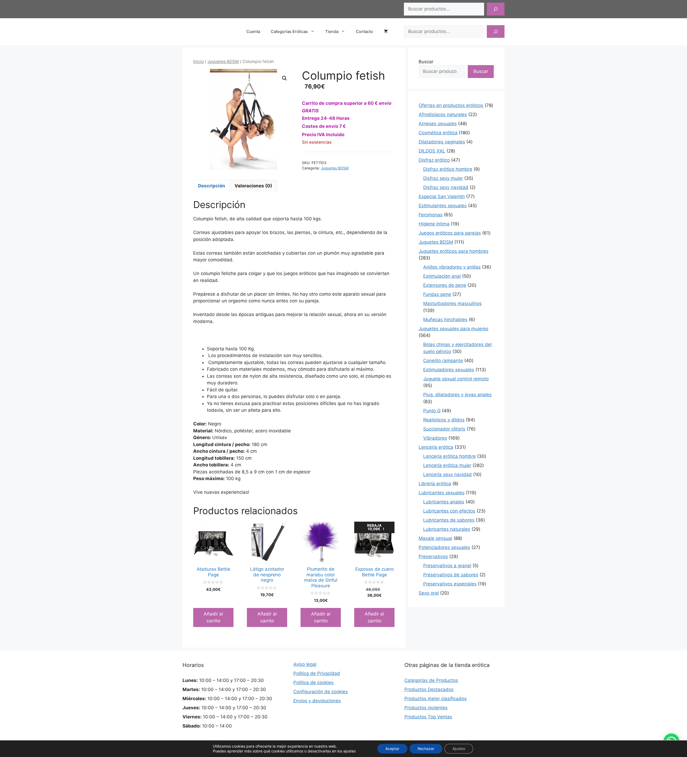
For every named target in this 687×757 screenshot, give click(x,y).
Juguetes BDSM (223, 61)
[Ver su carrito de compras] (388, 32)
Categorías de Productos (431, 680)
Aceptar (392, 748)
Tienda (331, 31)
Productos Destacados (429, 689)
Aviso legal (304, 664)
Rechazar (426, 748)
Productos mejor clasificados (435, 698)
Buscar (426, 61)
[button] (284, 78)
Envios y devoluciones (317, 700)
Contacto (364, 31)
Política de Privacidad (316, 673)
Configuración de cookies (320, 691)
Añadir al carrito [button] (213, 617)
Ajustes (458, 748)
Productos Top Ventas (428, 716)
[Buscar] (496, 9)
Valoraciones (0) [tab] (253, 185)
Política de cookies (313, 682)
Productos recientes (426, 707)
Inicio (198, 61)
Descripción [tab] (211, 185)
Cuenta (253, 31)
